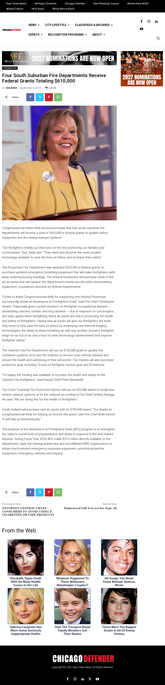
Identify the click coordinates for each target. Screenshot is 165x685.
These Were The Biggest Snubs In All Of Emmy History (119, 630)
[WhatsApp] (58, 97)
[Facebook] (141, 21)
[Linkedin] (156, 21)
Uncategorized (9, 68)
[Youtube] (141, 29)
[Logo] (82, 659)
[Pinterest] (49, 97)
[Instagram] (149, 21)
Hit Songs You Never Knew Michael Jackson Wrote (119, 582)
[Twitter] (40, 97)
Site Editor (11, 87)
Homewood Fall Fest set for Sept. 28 (90, 508)
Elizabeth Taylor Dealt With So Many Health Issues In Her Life (25, 582)
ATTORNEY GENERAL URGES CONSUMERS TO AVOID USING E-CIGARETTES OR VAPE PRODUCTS (28, 512)
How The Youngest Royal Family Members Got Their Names (72, 630)
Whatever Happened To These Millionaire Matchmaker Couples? (72, 582)
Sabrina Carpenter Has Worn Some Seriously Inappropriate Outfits (26, 630)
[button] (158, 38)
